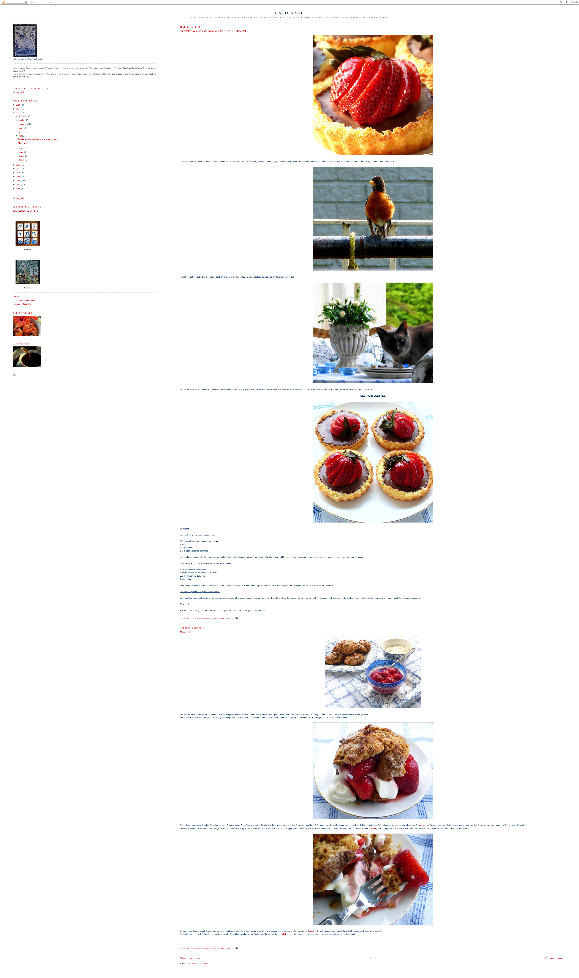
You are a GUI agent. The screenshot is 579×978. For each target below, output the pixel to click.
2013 (18, 113)
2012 (18, 165)
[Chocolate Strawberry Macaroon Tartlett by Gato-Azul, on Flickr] (373, 155)
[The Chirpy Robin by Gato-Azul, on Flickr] (373, 271)
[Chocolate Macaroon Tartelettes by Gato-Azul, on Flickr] (373, 522)
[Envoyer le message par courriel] (236, 618)
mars (21, 152)
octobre (22, 120)
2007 (18, 184)
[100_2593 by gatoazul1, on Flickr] (18, 198)
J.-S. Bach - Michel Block (24, 300)
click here (372, 828)
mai (20, 136)
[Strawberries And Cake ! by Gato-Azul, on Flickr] (373, 819)
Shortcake (186, 632)
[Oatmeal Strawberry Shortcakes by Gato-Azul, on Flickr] (373, 708)
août (21, 128)
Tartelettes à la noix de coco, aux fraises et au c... (40, 139)
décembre (23, 116)
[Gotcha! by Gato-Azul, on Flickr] (373, 383)
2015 (18, 105)
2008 (18, 180)
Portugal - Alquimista (22, 304)
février (22, 156)
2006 (18, 188)
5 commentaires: (226, 948)
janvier (22, 160)
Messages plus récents (190, 958)
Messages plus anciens (555, 958)
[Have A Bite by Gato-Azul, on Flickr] (373, 925)
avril (21, 148)
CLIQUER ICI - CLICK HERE (25, 211)
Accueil (373, 958)
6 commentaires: (226, 618)
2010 (18, 173)
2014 (18, 109)
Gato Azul (289, 12)
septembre (23, 124)
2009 (18, 176)
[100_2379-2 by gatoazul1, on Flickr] (19, 92)
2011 (18, 169)
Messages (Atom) (200, 963)
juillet (21, 132)
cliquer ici (421, 825)
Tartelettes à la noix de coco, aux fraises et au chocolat (213, 31)
